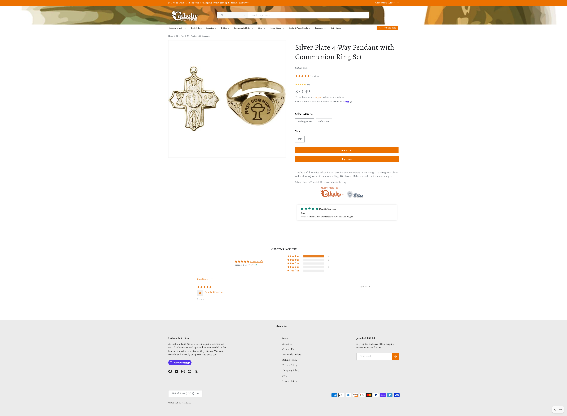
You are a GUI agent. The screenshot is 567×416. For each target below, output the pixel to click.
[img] (204, 287)
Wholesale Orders (291, 354)
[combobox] (293, 15)
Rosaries (210, 28)
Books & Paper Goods (298, 28)
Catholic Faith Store (182, 403)
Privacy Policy (289, 365)
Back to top (282, 326)
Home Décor (275, 28)
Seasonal (319, 28)
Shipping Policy (290, 370)
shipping (319, 97)
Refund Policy (289, 360)
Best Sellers (196, 28)
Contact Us (288, 349)
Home (170, 36)
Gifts (260, 28)
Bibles (224, 28)
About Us (287, 344)
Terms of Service (291, 381)
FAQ (284, 375)
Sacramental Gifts (242, 28)
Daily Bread (336, 28)
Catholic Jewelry (176, 28)
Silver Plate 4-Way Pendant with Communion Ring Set (193, 36)
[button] (302, 76)
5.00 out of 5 (256, 261)
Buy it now (346, 159)
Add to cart (346, 150)
